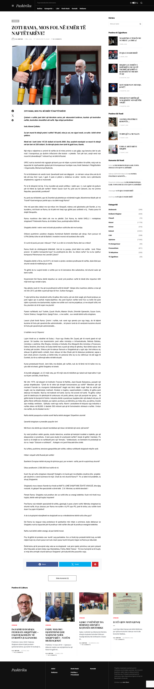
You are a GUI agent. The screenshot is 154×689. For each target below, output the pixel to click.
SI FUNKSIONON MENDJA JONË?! (130, 86)
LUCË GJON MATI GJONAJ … (126, 623)
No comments (57, 39)
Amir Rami (126, 682)
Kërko (140, 24)
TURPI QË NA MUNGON (129, 134)
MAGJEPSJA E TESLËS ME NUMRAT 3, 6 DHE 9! (130, 39)
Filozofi (111, 218)
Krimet (111, 227)
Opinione (15, 21)
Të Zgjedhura (113, 257)
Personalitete (113, 248)
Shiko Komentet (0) (62, 578)
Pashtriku (23, 5)
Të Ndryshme (113, 252)
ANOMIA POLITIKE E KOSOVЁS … (128, 120)
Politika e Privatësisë (75, 674)
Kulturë (111, 231)
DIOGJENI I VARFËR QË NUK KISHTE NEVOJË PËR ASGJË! (130, 100)
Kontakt (93, 669)
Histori (111, 222)
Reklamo (54, 672)
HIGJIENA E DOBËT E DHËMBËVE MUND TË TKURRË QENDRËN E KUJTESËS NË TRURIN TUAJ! (128, 69)
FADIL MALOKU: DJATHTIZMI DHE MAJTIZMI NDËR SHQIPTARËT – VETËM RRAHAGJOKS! (57, 635)
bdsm (111, 165)
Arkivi (53, 669)
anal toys (112, 197)
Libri (110, 235)
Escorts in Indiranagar (116, 182)
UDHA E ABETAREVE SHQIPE (128, 147)
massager (112, 191)
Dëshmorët (112, 209)
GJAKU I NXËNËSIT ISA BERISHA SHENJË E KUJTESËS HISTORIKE (91, 624)
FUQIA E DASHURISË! (128, 53)
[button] (13, 5)
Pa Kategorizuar (114, 244)
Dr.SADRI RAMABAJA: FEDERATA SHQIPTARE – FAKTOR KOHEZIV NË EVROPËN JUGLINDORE (25, 633)
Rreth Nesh (75, 669)
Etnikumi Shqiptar (115, 214)
